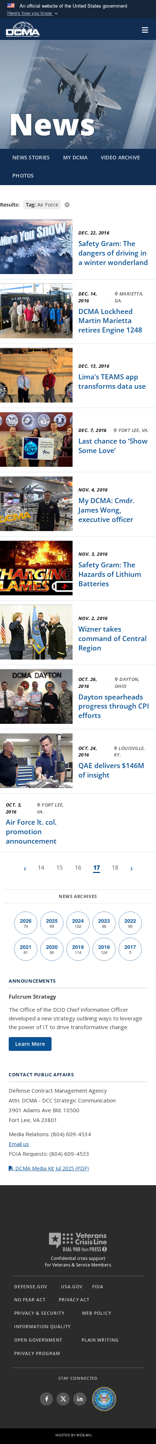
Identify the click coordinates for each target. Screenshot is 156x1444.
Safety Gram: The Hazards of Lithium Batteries (109, 574)
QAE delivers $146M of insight (111, 770)
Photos (23, 175)
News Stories (31, 157)
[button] (33, 13)
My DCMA (75, 157)
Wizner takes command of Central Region (112, 638)
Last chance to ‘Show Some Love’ (113, 445)
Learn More (30, 1043)
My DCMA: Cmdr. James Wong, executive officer (106, 510)
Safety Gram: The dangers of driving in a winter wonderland (113, 253)
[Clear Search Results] (78, 204)
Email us (19, 1143)
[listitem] (46, 1399)
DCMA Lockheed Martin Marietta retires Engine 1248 (110, 321)
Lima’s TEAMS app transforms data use (112, 381)
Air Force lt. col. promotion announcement (31, 831)
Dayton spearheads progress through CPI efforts (113, 706)
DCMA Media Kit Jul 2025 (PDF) (51, 1168)
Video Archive (120, 157)
